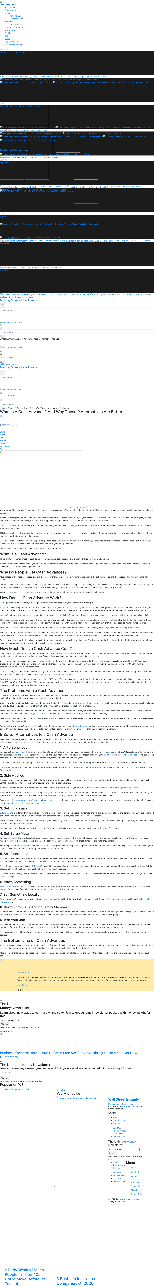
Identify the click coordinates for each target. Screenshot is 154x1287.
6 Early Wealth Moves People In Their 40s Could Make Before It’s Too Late (25, 1277)
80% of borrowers (81, 726)
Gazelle (36, 866)
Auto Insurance (16, 27)
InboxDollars (32, 800)
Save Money (10, 10)
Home (2, 408)
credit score (109, 755)
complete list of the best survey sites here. (24, 803)
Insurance (9, 21)
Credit (7, 39)
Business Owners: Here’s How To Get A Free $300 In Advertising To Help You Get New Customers (68, 1055)
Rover (67, 792)
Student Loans (16, 19)
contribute (9, 395)
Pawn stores (5, 886)
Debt (7, 36)
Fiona (2, 767)
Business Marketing (13, 44)
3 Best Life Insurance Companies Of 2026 (76, 1281)
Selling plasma (6, 813)
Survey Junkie (49, 800)
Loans (7, 13)
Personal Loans (16, 16)
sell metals (13, 838)
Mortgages (10, 30)
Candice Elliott (6, 424)
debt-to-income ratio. (129, 755)
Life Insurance (16, 24)
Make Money (10, 7)
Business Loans (12, 42)
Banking (8, 33)
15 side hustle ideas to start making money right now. (114, 787)
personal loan (19, 752)
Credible (4, 762)
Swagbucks (20, 800)
